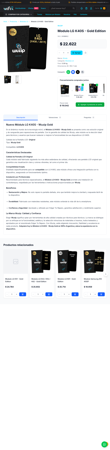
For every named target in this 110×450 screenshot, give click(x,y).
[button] (27, 48)
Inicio (5, 21)
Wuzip (60, 26)
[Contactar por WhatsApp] (104, 444)
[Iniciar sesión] (91, 8)
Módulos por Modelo (52, 14)
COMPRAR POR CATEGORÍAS (18, 14)
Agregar (78, 53)
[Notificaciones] (81, 8)
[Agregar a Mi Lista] (85, 53)
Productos (13, 21)
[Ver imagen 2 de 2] (17, 79)
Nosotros (67, 14)
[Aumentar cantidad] (68, 53)
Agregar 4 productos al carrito (91, 104)
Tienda (39, 14)
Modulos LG (24, 21)
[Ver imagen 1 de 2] (7, 79)
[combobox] (62, 8)
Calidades (83, 14)
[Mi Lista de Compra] (86, 8)
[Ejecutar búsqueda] (73, 8)
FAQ (75, 14)
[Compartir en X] (78, 72)
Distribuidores (20, 8)
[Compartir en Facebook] (73, 72)
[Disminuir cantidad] (59, 53)
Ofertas (33, 8)
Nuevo (43, 8)
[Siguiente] (106, 274)
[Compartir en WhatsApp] (68, 72)
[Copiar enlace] (82, 72)
